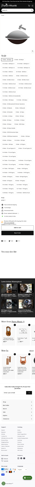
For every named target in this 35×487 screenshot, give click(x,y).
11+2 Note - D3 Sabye (22, 100)
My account (4, 450)
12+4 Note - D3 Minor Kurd (9, 92)
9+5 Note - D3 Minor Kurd (24, 88)
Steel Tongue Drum (22, 434)
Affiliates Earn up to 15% (7, 438)
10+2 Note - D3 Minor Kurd (9, 84)
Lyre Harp (20, 440)
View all (31, 350)
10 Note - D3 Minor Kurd (8, 79)
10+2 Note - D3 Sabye (8, 100)
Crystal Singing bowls (23, 438)
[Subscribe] (29, 392)
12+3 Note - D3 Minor (21, 71)
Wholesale (20, 448)
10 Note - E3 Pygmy (7, 180)
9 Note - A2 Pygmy (20, 144)
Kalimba (19, 432)
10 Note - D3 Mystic (7, 108)
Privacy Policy (4, 440)
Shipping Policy (5, 442)
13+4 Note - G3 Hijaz (8, 144)
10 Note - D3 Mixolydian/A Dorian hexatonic (14, 104)
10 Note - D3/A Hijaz (19, 124)
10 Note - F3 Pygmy (20, 180)
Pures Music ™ (18, 322)
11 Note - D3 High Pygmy (21, 176)
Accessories (20, 446)
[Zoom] (32, 51)
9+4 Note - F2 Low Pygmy (9, 152)
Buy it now (17, 233)
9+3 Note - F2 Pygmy (24, 164)
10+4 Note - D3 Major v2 (24, 67)
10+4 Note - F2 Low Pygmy (9, 156)
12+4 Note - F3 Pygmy (22, 184)
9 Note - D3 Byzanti (20, 108)
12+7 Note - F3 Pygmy (22, 188)
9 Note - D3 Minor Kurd (22, 75)
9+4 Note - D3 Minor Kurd (25, 84)
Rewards (3, 432)
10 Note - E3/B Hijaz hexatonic (10, 136)
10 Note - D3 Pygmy (7, 176)
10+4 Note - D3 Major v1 (23, 63)
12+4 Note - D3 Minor (8, 75)
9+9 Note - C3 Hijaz (19, 120)
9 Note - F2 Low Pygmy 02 (25, 148)
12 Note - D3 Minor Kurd (23, 79)
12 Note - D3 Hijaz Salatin (9, 128)
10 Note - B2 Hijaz (7, 120)
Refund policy (4, 444)
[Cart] (29, 5)
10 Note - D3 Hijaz (7, 124)
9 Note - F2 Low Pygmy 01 (9, 148)
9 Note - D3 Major (7, 59)
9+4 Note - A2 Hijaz (7, 116)
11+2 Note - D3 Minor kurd (9, 88)
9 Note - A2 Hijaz (20, 112)
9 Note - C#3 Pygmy (22, 168)
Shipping (3, 224)
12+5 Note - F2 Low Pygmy (9, 164)
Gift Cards (20, 450)
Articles (3, 434)
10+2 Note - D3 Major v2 (9, 67)
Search (3, 430)
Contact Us (4, 436)
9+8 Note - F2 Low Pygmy (25, 160)
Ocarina (19, 442)
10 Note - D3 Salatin (8, 112)
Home (2, 15)
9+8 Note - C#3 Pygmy (24, 172)
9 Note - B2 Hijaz (20, 116)
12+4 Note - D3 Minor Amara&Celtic (12, 96)
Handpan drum (21, 436)
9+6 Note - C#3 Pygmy (9, 172)
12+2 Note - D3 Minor (8, 71)
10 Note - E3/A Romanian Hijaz (10, 132)
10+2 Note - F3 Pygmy (8, 184)
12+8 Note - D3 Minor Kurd (23, 192)
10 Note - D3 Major (19, 59)
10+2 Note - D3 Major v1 (8, 63)
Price (2, 198)
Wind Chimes (21, 444)
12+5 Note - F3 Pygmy (8, 188)
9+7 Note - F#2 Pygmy (8, 168)
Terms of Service (5, 446)
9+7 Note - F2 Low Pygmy (9, 160)
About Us (3, 448)
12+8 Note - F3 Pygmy (8, 192)
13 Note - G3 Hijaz (7, 140)
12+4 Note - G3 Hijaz (19, 140)
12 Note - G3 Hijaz (25, 136)
